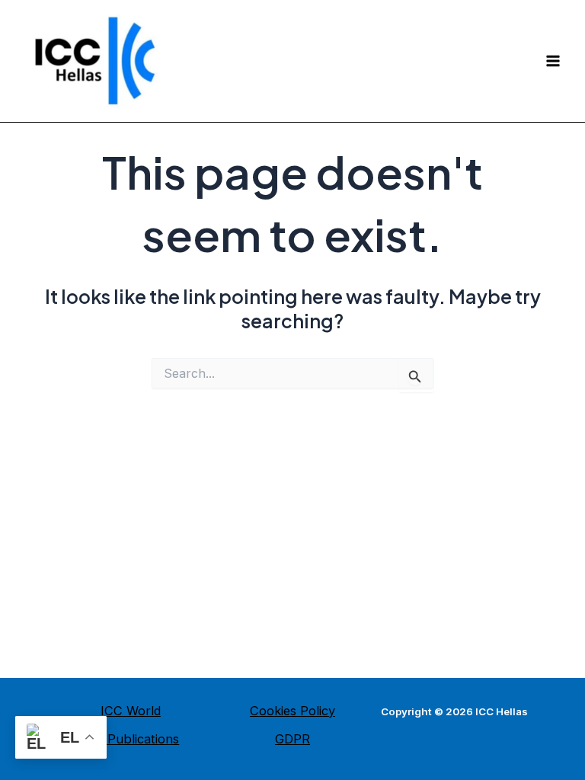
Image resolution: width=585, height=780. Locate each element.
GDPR (292, 738)
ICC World (131, 710)
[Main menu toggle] (552, 61)
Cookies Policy (292, 710)
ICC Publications (130, 738)
